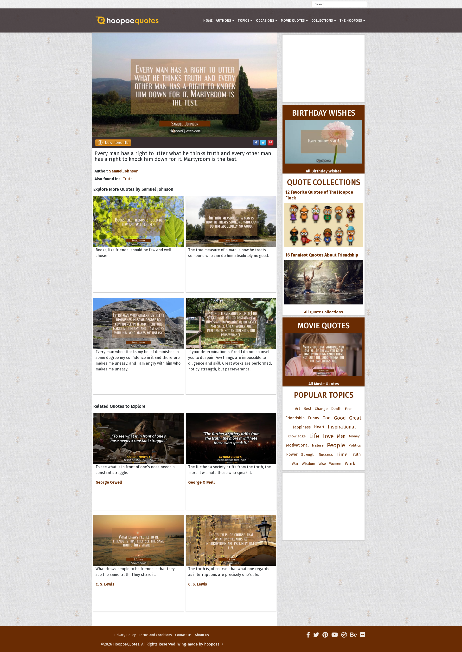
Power (292, 454)
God (326, 418)
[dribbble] (344, 635)
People (336, 445)
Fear (348, 409)
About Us (202, 635)
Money (354, 436)
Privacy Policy (125, 635)
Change (321, 408)
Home (207, 21)
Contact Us (183, 635)
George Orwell (109, 482)
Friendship (295, 417)
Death (336, 408)
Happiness (301, 427)
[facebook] (308, 635)
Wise (322, 463)
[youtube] (334, 635)
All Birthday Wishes (323, 171)
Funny (313, 417)
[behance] (353, 635)
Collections (322, 21)
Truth (128, 179)
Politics (354, 445)
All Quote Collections (323, 312)
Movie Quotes (293, 21)
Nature (318, 445)
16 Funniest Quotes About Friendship (321, 255)
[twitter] (316, 635)
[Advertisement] (323, 68)
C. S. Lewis (105, 584)
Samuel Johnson (124, 171)
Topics (243, 21)
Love (328, 436)
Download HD (116, 142)
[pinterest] (325, 635)
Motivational (297, 445)
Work (350, 463)
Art (297, 408)
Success (326, 454)
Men (341, 436)
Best (307, 408)
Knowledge (297, 436)
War (295, 463)
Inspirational (342, 427)
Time (341, 454)
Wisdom (308, 463)
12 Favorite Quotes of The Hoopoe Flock (319, 195)
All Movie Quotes (323, 384)
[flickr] (362, 635)
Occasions (265, 21)
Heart (319, 427)
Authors (223, 21)
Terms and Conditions (155, 635)
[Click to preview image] (184, 85)
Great (355, 418)
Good (340, 418)
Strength (308, 454)
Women (335, 463)
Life (314, 436)
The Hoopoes (351, 21)
